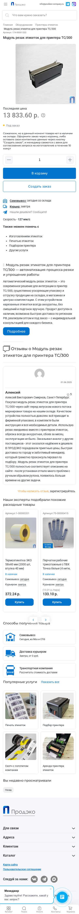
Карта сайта (10, 864)
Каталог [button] (9, 855)
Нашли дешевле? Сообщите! (28, 212)
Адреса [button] (8, 837)
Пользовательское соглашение (22, 869)
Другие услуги (18, 250)
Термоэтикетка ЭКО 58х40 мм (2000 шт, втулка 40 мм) (18, 564)
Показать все (50, 682)
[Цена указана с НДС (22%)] (43, 115)
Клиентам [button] (10, 846)
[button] (5, 4)
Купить (19, 602)
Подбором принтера (22, 245)
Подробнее (16, 331)
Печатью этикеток (21, 241)
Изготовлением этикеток (26, 236)
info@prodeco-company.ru (52, 4)
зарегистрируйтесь (62, 491)
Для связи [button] (11, 828)
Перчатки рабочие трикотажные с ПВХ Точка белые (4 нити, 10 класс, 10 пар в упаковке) (56, 568)
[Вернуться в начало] (18, 4)
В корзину (40, 173)
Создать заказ (39, 186)
